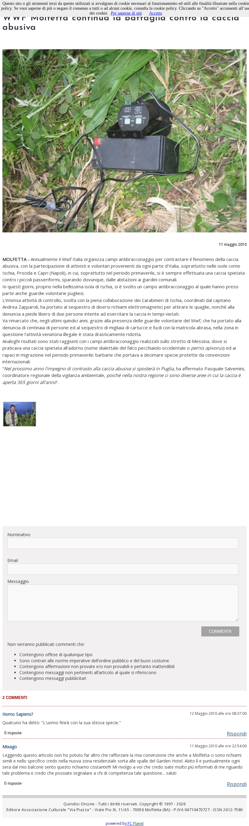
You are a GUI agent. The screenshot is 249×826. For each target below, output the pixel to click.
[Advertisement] (124, 478)
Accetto (155, 13)
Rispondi (237, 733)
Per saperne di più (126, 13)
